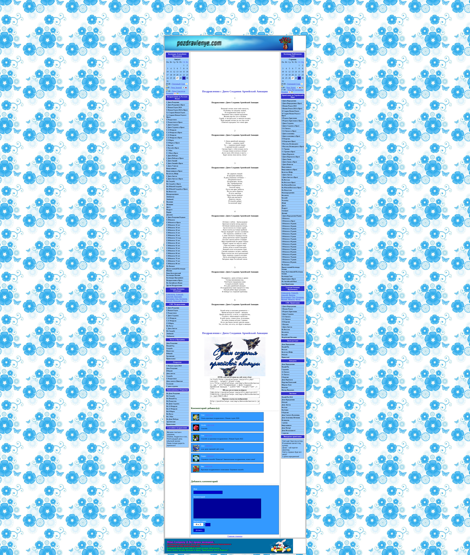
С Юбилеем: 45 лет (173, 245)
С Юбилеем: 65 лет (173, 256)
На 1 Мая (169, 416)
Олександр (285, 293)
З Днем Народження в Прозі (292, 103)
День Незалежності (288, 430)
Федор (184, 301)
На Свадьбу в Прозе (173, 184)
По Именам (170, 266)
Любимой (169, 199)
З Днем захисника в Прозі (291, 136)
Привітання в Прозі (289, 279)
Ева (176, 299)
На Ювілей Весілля (289, 185)
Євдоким (300, 297)
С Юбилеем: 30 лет (173, 235)
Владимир (170, 299)
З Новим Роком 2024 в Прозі (292, 108)
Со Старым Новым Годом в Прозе (176, 116)
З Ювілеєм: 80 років (289, 262)
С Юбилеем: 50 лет (173, 248)
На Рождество (171, 401)
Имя (195, 489)
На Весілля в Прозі (288, 182)
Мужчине (169, 202)
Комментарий (199, 497)
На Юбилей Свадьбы (174, 186)
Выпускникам (171, 168)
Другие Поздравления (174, 285)
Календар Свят (287, 276)
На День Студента (172, 404)
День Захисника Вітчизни (291, 418)
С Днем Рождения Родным (175, 217)
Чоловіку (285, 200)
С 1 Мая (169, 150)
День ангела (170, 373)
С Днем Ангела (171, 176)
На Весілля (286, 180)
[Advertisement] (235, 18)
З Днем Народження (289, 101)
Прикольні (285, 357)
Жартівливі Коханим (289, 337)
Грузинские (170, 356)
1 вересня (285, 433)
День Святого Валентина (291, 415)
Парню (168, 212)
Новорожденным (172, 194)
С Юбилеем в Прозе (173, 222)
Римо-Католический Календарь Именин (173, 274)
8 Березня (285, 377)
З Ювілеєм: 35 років (289, 239)
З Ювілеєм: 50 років (289, 247)
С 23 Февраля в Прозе (174, 138)
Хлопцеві (285, 211)
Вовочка (285, 387)
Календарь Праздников (174, 278)
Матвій (284, 299)
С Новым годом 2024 (174, 366)
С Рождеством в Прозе (174, 122)
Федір (298, 299)
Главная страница (235, 536)
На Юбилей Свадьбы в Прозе (177, 189)
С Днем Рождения (172, 102)
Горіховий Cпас (293, 84)
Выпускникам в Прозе (174, 171)
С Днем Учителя (172, 166)
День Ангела (286, 405)
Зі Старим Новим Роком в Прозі (291, 115)
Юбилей (169, 353)
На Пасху (169, 326)
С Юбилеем (170, 220)
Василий (178, 297)
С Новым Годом (172, 310)
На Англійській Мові (289, 281)
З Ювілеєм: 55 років (289, 249)
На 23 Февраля (171, 409)
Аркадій (284, 295)
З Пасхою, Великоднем (290, 144)
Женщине (169, 204)
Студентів (285, 369)
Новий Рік (285, 347)
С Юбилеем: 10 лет (173, 225)
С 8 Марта (170, 140)
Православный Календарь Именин (175, 270)
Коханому (285, 195)
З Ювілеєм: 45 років (289, 244)
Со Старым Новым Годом (175, 112)
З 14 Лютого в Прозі (289, 131)
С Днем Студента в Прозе (175, 127)
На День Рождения (173, 393)
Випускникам (286, 167)
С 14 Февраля (171, 130)
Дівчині (284, 213)
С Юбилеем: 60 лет (173, 253)
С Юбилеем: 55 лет (173, 251)
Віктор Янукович (288, 390)
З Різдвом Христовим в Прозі (292, 121)
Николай (177, 301)
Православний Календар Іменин (291, 268)
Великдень (285, 420)
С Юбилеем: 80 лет (173, 263)
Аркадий (169, 297)
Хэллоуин (169, 384)
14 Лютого (285, 372)
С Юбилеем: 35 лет (173, 240)
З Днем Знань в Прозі (289, 162)
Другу (168, 207)
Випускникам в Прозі (289, 169)
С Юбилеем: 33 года (173, 238)
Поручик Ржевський (289, 382)
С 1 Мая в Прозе (172, 153)
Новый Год (170, 346)
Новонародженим (288, 193)
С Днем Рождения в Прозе (175, 105)
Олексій (294, 293)
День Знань (291, 88)
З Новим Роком (287, 309)
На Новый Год (171, 398)
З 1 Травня (285, 149)
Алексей (179, 294)
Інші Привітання (288, 284)
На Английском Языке (174, 283)
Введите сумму (200, 521)
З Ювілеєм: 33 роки (289, 236)
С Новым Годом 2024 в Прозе (177, 110)
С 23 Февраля (171, 135)
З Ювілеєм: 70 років (289, 257)
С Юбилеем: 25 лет (173, 233)
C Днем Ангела (171, 328)
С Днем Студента (172, 125)
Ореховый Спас (178, 84)
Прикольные (171, 359)
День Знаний (176, 88)
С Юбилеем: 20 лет (173, 230)
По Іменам (285, 265)
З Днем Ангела (287, 175)
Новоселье (170, 351)
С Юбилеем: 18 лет (173, 227)
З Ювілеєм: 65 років (289, 254)
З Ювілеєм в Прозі (288, 221)
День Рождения (171, 343)
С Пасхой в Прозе (172, 148)
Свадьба (169, 348)
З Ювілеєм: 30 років (289, 234)
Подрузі (284, 208)
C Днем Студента (172, 315)
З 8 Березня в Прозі (288, 141)
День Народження (288, 344)
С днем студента (172, 386)
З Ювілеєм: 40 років (289, 241)
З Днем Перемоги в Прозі (291, 157)
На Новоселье (171, 192)
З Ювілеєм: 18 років (289, 226)
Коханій (284, 198)
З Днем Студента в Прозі (290, 126)
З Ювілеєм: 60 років (289, 252)
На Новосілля (287, 190)
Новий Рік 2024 (287, 397)
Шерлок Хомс (287, 385)
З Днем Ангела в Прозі (290, 177)
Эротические (171, 422)
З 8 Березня (286, 139)
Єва (293, 297)
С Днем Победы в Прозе (175, 158)
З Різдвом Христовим (289, 118)
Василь (292, 295)
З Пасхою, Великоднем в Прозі (293, 146)
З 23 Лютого (286, 319)
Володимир (286, 297)
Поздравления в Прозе (174, 280)
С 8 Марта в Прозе (173, 143)
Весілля (284, 349)
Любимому (170, 197)
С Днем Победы (172, 156)
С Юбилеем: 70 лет (173, 258)
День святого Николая (174, 381)
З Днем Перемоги (288, 154)
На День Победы (172, 419)
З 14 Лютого (286, 128)
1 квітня (285, 423)
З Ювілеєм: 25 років (289, 231)
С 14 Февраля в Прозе (174, 132)
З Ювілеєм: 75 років (289, 259)
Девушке (169, 215)
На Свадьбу (170, 181)
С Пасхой (169, 145)
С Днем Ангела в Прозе (174, 179)
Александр (170, 294)
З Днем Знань (286, 159)
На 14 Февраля (171, 406)
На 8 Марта (170, 411)
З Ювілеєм (285, 218)
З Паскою (285, 324)
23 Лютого (285, 374)
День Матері (286, 428)
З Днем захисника (288, 133)
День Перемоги (287, 380)
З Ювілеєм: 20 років (289, 229)
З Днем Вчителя (287, 164)
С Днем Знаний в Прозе (174, 163)
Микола (291, 299)
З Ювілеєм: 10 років (289, 223)
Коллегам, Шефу (172, 174)
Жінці (284, 203)
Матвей (169, 301)
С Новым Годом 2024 (174, 107)
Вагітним (285, 410)
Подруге (169, 209)
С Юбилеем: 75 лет (173, 261)
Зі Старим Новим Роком (290, 111)
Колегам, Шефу (287, 172)
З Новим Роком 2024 (289, 106)
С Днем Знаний (171, 161)
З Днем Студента (288, 123)
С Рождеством (171, 120)
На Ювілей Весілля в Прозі (291, 187)
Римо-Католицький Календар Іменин (292, 273)
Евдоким (183, 299)
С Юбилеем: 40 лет (173, 243)
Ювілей (284, 355)
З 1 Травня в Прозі (288, 151)
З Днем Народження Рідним (292, 216)
